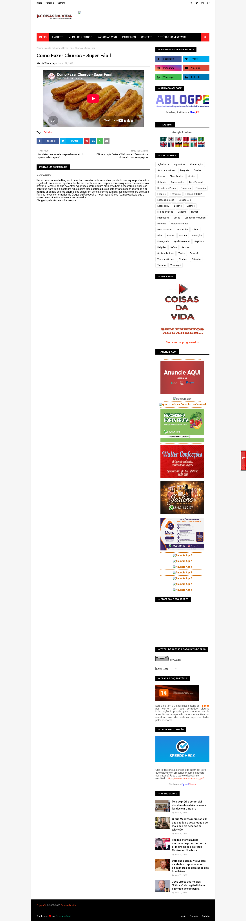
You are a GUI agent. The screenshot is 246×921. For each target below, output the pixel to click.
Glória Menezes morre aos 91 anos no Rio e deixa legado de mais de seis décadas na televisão (190, 824)
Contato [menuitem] (146, 37)
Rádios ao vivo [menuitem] (107, 37)
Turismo (161, 265)
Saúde (173, 247)
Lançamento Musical (195, 218)
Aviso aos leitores (166, 170)
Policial (171, 235)
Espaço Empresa (165, 200)
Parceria (50, 3)
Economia (186, 188)
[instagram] (203, 3)
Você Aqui (175, 265)
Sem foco (186, 247)
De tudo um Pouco (166, 188)
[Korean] (171, 140)
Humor (194, 212)
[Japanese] (178, 140)
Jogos (177, 218)
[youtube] (196, 68)
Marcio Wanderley (46, 63)
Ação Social (163, 164)
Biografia (184, 170)
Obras (195, 229)
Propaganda (163, 241)
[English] (163, 146)
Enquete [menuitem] (57, 37)
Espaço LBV (163, 206)
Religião (161, 247)
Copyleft (41, 905)
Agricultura (179, 164)
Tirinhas (183, 259)
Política (183, 235)
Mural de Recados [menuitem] (80, 37)
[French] (171, 146)
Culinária (56, 48)
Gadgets (182, 212)
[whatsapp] (207, 3)
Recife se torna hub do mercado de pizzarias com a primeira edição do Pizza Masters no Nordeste (189, 845)
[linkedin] (196, 77)
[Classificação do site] (177, 700)
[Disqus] (93, 329)
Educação (201, 188)
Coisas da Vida (68, 905)
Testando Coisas (165, 259)
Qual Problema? (182, 241)
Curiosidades (177, 182)
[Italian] (194, 146)
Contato (61, 3)
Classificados (177, 176)
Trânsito (196, 259)
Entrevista (176, 194)
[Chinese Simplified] (186, 140)
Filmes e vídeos (165, 212)
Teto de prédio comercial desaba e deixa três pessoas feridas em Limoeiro (189, 805)
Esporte (178, 206)
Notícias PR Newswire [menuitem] (172, 37)
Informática (163, 218)
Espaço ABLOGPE (194, 194)
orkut (159, 235)
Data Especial (196, 182)
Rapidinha (199, 241)
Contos (192, 176)
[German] (178, 146)
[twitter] (197, 3)
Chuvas (161, 176)
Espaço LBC (185, 200)
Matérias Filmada (179, 223)
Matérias (161, 223)
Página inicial (43, 48)
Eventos (191, 206)
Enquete (161, 194)
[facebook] (191, 3)
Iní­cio (39, 3)
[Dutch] (201, 146)
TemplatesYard (63, 916)
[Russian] (194, 140)
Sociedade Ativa (165, 253)
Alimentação (196, 164)
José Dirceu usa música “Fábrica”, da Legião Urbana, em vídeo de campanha (188, 885)
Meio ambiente (164, 229)
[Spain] (186, 146)
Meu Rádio (182, 229)
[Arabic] (163, 140)
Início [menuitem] (43, 37)
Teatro (181, 253)
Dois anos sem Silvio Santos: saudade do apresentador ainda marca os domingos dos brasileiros (190, 866)
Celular (197, 170)
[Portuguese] (201, 140)
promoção (197, 235)
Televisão (194, 253)
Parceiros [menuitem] (129, 37)
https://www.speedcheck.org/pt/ (185, 778)
